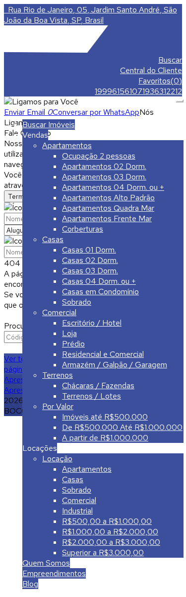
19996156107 (118, 91)
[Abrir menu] (180, 98)
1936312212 (162, 91)
